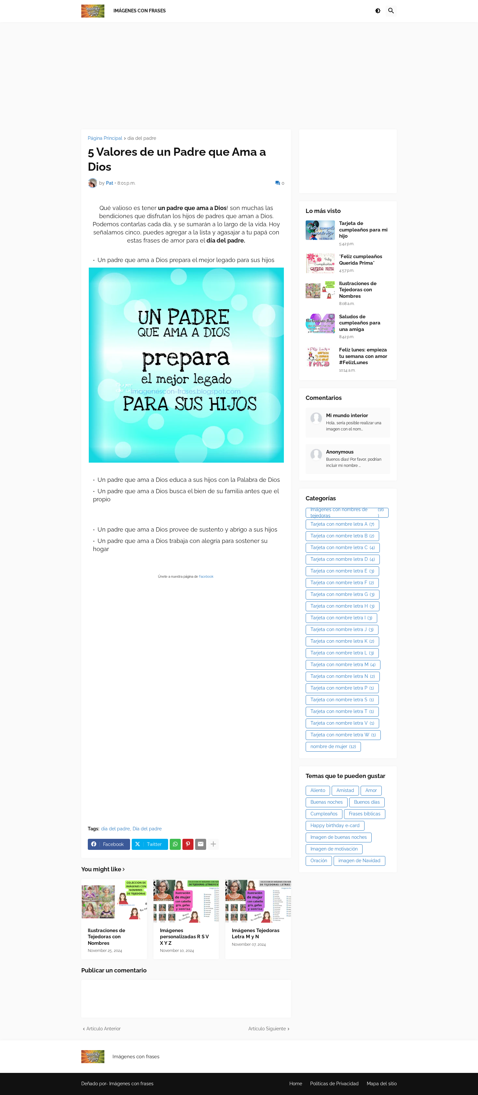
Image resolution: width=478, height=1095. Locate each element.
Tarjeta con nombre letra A (342, 524)
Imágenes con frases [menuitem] (139, 10)
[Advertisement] (239, 75)
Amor (371, 790)
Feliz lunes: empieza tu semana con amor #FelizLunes (363, 356)
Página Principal (105, 138)
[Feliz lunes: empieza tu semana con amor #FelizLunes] (320, 356)
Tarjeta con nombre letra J (342, 629)
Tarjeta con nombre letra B (342, 535)
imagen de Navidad (359, 860)
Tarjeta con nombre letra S (342, 699)
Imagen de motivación (334, 848)
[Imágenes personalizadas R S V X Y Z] (186, 901)
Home (295, 1083)
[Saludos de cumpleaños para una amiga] (320, 323)
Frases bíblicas (364, 813)
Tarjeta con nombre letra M (343, 664)
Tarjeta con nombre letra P (342, 688)
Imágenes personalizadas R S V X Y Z (184, 937)
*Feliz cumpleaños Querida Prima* (360, 260)
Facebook (206, 576)
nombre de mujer (333, 746)
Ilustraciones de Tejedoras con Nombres (106, 937)
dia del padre (141, 138)
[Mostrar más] (213, 844)
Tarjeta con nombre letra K (342, 641)
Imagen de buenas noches (339, 837)
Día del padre (147, 828)
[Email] (200, 844)
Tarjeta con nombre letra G (343, 594)
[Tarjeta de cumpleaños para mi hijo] (320, 230)
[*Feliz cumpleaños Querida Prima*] (320, 263)
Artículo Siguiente (267, 1028)
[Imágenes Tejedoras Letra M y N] (258, 901)
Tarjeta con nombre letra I (341, 617)
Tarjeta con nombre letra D (343, 559)
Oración (319, 860)
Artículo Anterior (103, 1028)
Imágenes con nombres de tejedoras (347, 513)
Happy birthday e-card (335, 825)
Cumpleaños (324, 813)
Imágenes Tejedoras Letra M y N (255, 934)
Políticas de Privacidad (334, 1083)
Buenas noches (327, 802)
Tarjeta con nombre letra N (343, 676)
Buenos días (367, 802)
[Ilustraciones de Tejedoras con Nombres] (114, 901)
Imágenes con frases (131, 1083)
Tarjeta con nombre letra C (343, 547)
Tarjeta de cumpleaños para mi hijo (363, 229)
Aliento (318, 790)
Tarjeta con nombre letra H (343, 606)
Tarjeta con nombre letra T (342, 711)
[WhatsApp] (175, 844)
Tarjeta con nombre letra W (343, 734)
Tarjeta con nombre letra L (342, 652)
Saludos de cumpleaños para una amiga (359, 323)
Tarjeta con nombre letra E (342, 571)
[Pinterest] (187, 844)
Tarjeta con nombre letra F (342, 582)
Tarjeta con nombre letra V (342, 723)
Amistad (345, 790)
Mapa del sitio (382, 1083)
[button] (378, 11)
